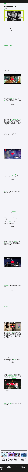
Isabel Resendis (7, 7)
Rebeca (20, 446)
